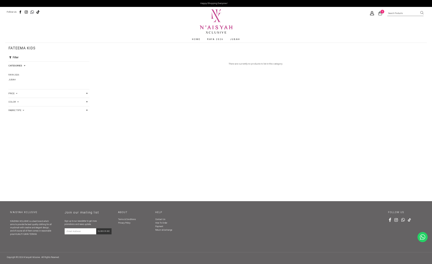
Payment (159, 226)
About (123, 212)
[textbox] (405, 13)
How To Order (161, 222)
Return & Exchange (163, 229)
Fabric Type (15, 110)
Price (12, 93)
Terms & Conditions (127, 219)
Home (196, 39)
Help (158, 212)
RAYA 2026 (215, 39)
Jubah (235, 39)
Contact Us (160, 219)
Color (12, 102)
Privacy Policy (124, 222)
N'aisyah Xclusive (32, 257)
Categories (16, 65)
